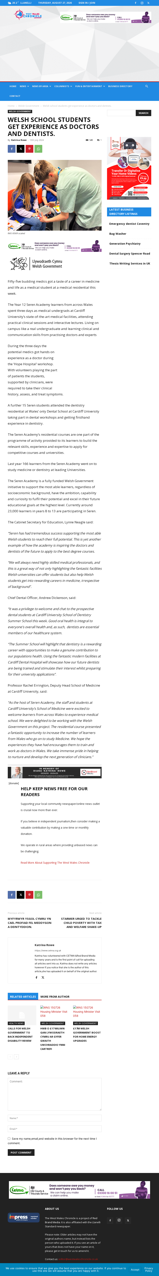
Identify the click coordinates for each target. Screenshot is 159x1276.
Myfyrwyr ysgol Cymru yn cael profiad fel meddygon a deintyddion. (29, 923)
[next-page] (16, 1056)
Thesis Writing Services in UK (129, 263)
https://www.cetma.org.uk (48, 950)
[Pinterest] (29, 149)
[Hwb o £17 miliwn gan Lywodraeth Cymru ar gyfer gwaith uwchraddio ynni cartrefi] (54, 1015)
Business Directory (120, 86)
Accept (135, 1269)
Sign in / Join (87, 2)
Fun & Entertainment (88, 86)
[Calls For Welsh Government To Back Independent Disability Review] (22, 1015)
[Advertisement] (79, 52)
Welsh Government (28, 106)
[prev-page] (10, 1056)
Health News (16, 1023)
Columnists (61, 86)
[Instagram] (142, 3)
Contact (15, 95)
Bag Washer (117, 233)
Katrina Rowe (19, 139)
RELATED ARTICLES (23, 996)
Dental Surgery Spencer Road (129, 253)
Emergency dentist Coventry (129, 224)
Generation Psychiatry (125, 243)
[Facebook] (135, 3)
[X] (148, 3)
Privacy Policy (148, 1269)
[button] (146, 86)
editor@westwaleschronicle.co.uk (78, 1259)
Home (13, 86)
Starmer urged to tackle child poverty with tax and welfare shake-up (81, 923)
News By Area (40, 86)
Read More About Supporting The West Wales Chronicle (55, 862)
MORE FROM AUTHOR (55, 996)
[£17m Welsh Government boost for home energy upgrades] (87, 1015)
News (23, 86)
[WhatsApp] (38, 149)
